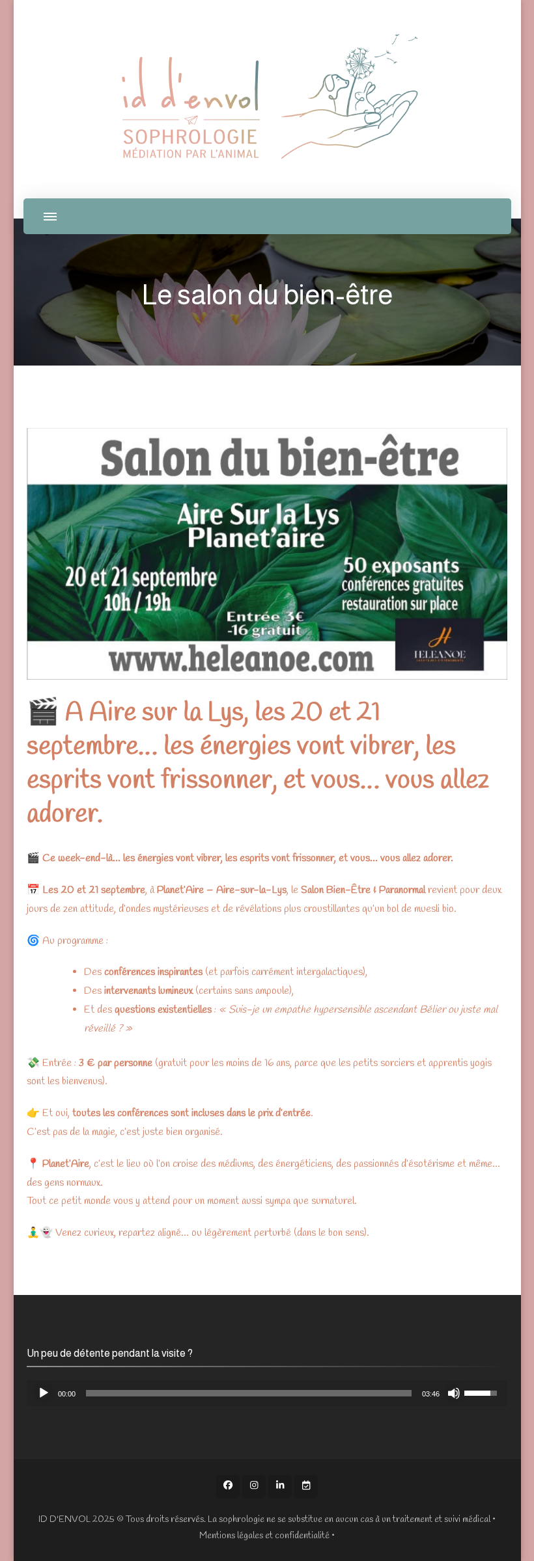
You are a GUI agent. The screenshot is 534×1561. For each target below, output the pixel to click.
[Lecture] (43, 1393)
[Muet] (453, 1393)
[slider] (249, 1393)
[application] (267, 1393)
